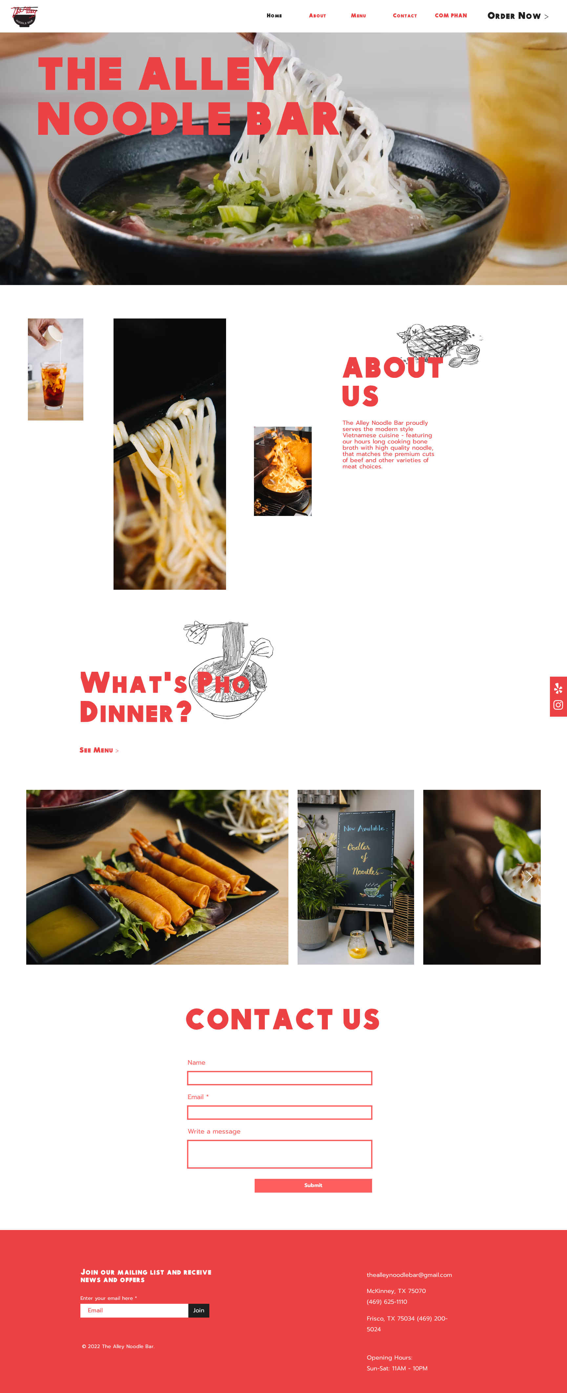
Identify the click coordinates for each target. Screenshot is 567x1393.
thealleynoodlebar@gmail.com (409, 1275)
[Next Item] (529, 877)
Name (196, 1062)
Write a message (214, 1131)
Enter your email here (106, 1298)
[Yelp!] (558, 688)
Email (196, 1097)
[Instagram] (558, 704)
